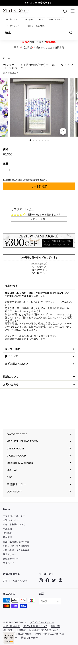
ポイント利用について (14, 524)
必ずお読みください (16, 363)
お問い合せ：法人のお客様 (16, 550)
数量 (5, 163)
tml (40, 19)
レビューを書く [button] (39, 219)
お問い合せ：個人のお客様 (16, 545)
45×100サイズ (39, 263)
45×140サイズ (39, 269)
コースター (28, 19)
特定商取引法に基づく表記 (16, 541)
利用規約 (7, 528)
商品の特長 (11, 286)
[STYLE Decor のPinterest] (60, 580)
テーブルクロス (55, 19)
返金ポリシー (9, 554)
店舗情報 (7, 537)
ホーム (6, 58)
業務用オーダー (11, 558)
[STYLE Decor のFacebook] (47, 580)
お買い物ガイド (11, 520)
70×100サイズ (38, 266)
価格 (5, 149)
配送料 (15, 179)
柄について (11, 356)
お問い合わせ (11, 384)
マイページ (8, 562)
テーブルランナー (13, 26)
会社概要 (7, 532)
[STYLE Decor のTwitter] (54, 580)
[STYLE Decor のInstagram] (41, 580)
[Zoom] (62, 131)
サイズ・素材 (12, 349)
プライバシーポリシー (14, 515)
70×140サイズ (39, 273)
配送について (11, 376)
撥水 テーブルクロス (36, 26)
